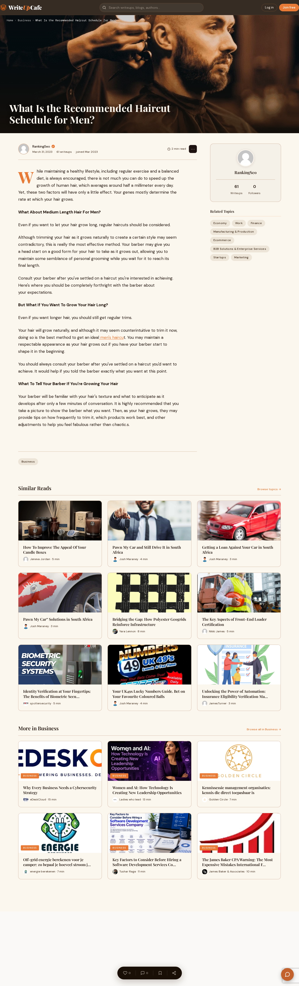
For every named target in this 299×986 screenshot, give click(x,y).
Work (239, 223)
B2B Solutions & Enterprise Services (239, 249)
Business (24, 20)
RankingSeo (41, 146)
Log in (269, 7)
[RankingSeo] (23, 149)
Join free (289, 7)
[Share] (174, 973)
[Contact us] (287, 974)
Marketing (241, 257)
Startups (219, 257)
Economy (220, 223)
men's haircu (111, 337)
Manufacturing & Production (233, 232)
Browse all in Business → (264, 729)
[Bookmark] (160, 973)
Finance (256, 223)
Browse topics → (269, 489)
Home (10, 20)
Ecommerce (222, 240)
